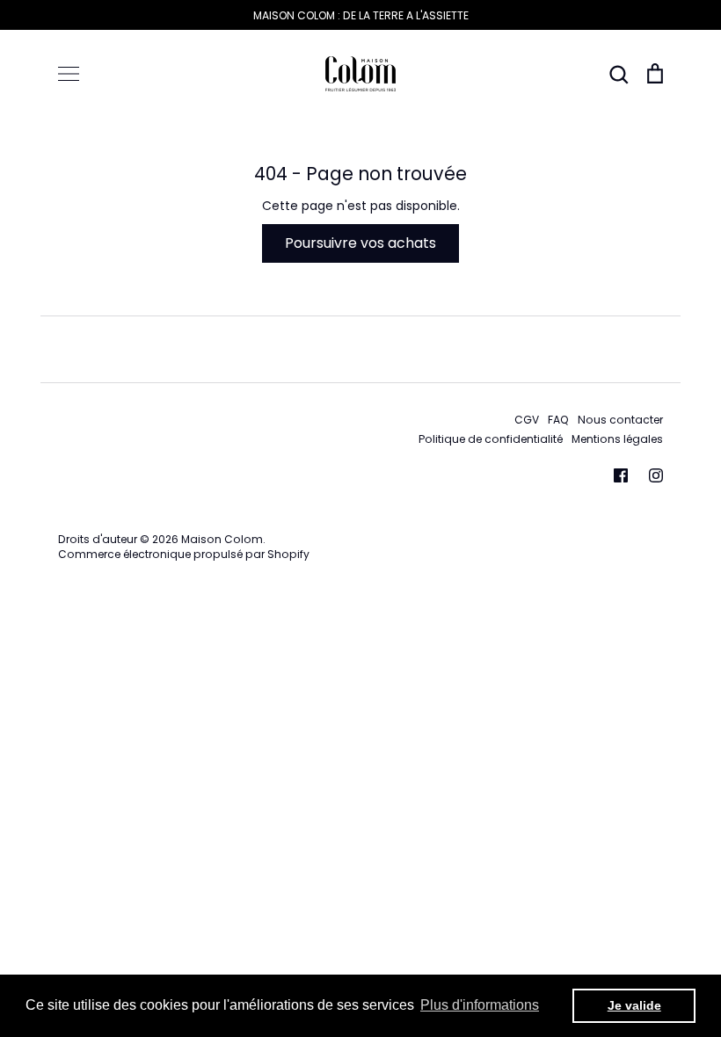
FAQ (558, 419)
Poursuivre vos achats (360, 243)
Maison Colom (222, 539)
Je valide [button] (634, 1005)
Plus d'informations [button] (479, 1004)
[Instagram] (656, 475)
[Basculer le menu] (68, 73)
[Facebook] (620, 475)
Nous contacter (620, 419)
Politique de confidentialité (491, 438)
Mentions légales (617, 438)
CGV (526, 419)
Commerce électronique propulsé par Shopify (184, 554)
